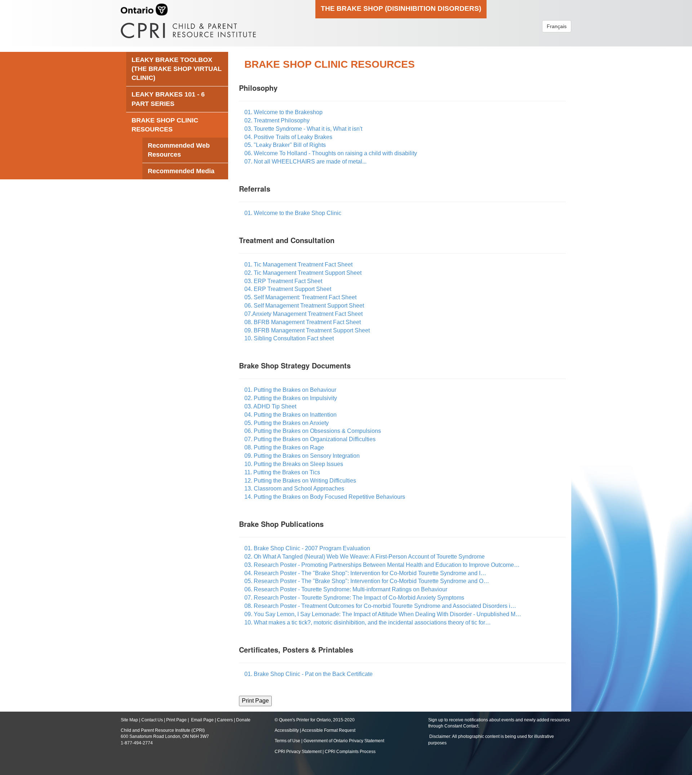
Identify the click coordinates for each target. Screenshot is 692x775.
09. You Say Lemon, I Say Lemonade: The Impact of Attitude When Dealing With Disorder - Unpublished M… (382, 614)
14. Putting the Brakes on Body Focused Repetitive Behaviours (324, 497)
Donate (243, 719)
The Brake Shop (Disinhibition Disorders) (401, 8)
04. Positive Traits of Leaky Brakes (288, 137)
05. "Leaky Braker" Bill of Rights (285, 145)
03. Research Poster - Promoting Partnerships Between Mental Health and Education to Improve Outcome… (382, 565)
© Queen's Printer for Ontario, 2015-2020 (315, 719)
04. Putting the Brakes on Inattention (290, 415)
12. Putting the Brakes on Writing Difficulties (300, 481)
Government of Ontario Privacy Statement (343, 740)
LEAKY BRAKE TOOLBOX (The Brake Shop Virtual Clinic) (177, 68)
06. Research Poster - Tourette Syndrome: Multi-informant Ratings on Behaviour (345, 589)
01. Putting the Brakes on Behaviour (290, 390)
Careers (225, 719)
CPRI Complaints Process (350, 751)
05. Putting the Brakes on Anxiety (286, 423)
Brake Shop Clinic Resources (165, 125)
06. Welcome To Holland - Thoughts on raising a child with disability (330, 153)
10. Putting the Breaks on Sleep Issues (293, 464)
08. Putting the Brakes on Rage (284, 447)
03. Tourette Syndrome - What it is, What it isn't (303, 129)
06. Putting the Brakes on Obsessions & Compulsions (312, 431)
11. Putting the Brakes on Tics (282, 472)
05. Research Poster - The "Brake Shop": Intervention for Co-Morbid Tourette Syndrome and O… (366, 581)
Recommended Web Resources (179, 150)
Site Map (129, 719)
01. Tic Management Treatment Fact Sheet (298, 264)
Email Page (202, 719)
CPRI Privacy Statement (298, 751)
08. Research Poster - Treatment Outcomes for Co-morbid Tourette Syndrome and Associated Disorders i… (380, 606)
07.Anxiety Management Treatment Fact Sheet (303, 314)
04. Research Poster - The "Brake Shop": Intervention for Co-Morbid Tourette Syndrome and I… (365, 573)
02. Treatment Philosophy (277, 120)
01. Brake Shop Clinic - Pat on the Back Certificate (308, 674)
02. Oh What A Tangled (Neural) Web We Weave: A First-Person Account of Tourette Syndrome (364, 557)
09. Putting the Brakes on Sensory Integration (302, 456)
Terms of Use (287, 740)
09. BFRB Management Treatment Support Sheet (307, 330)
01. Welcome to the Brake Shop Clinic (292, 213)
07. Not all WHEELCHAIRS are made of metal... (305, 161)
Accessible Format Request (328, 730)
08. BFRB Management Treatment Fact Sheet (302, 322)
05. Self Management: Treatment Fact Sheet (300, 297)
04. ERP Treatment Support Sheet (287, 289)
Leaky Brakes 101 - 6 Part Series (168, 99)
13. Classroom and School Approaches (294, 488)
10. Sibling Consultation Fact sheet (289, 338)
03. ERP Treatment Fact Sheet (283, 281)
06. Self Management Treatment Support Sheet (304, 306)
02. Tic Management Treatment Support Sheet (302, 273)
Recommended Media (181, 171)
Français (557, 26)
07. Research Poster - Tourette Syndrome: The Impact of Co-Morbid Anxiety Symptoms (354, 598)
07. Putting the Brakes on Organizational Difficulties (310, 439)
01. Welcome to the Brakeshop (283, 112)
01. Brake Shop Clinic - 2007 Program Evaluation (307, 548)
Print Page (176, 719)
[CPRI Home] (188, 28)
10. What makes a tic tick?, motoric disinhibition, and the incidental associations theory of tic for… (367, 622)
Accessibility (287, 730)
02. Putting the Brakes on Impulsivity (290, 398)
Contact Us (152, 719)
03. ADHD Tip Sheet (270, 406)
